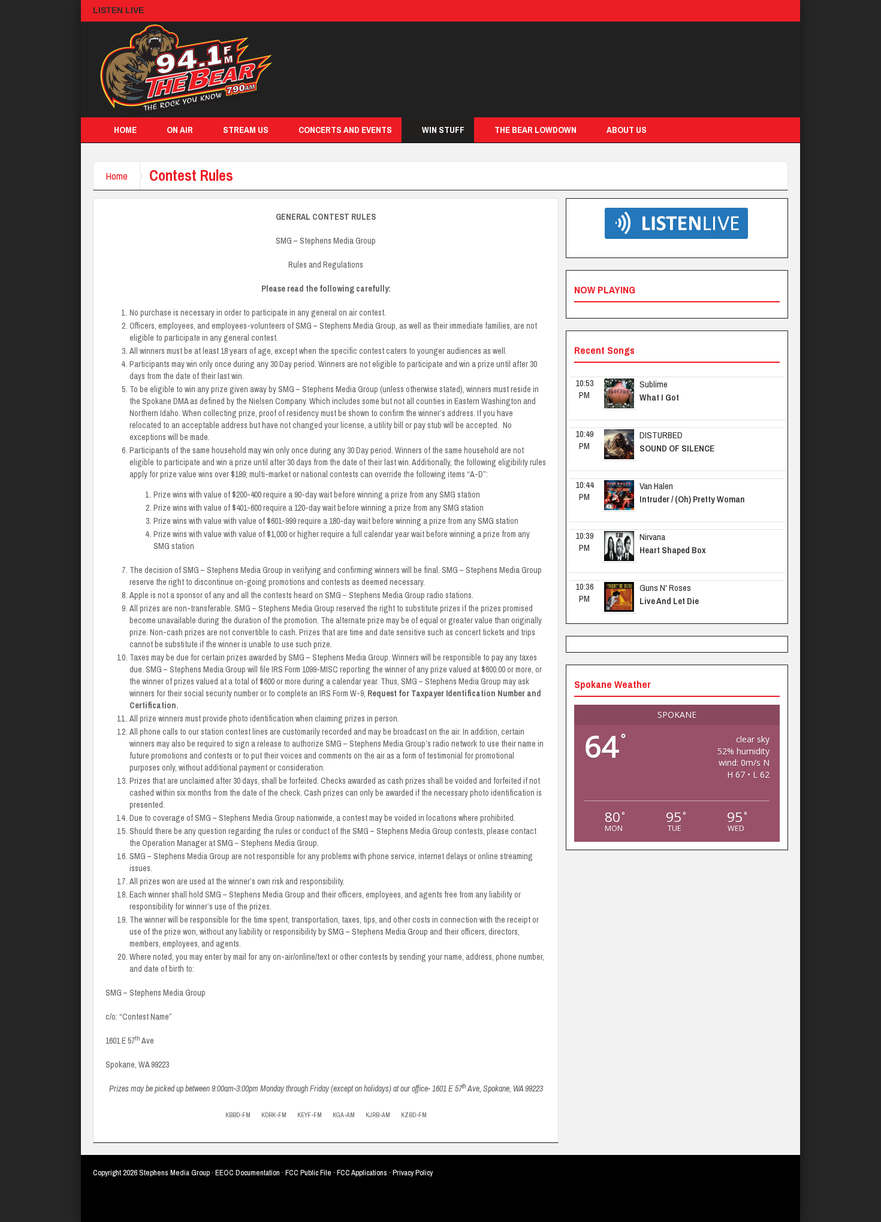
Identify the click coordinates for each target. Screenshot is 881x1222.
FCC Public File (308, 1173)
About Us (627, 129)
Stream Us (245, 129)
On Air (180, 129)
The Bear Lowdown (535, 129)
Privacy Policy (413, 1173)
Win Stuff (443, 129)
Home (125, 129)
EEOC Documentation (247, 1173)
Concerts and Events (345, 129)
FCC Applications (362, 1173)
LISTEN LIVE (118, 10)
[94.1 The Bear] (183, 69)
